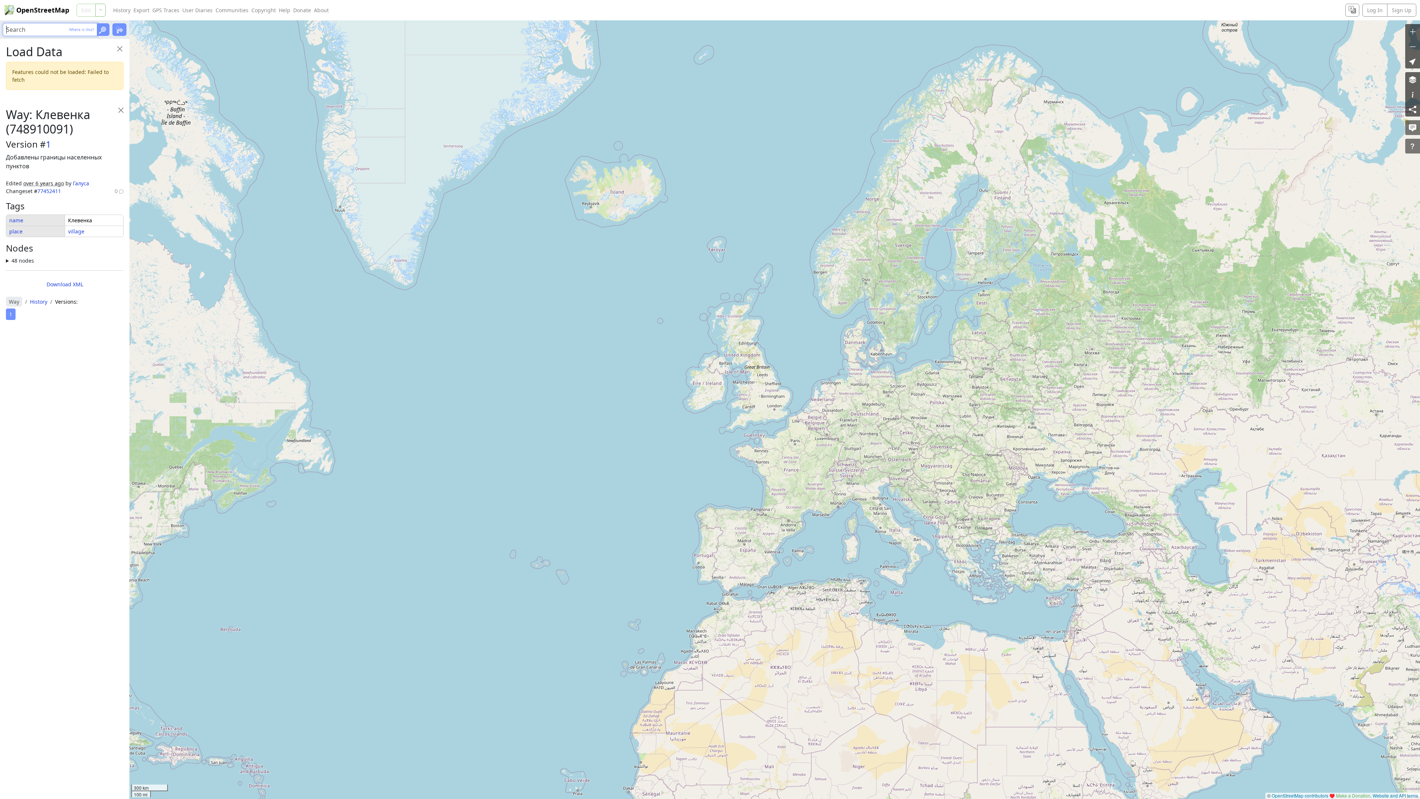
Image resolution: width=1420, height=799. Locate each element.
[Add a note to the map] (1412, 127)
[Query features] (1412, 146)
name (16, 220)
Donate (302, 10)
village (76, 231)
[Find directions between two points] (119, 29)
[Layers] (1412, 79)
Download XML (65, 284)
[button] (1412, 61)
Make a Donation (1353, 795)
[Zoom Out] (1412, 46)
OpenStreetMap (42, 10)
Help (284, 10)
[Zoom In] (1412, 31)
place (16, 231)
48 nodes (22, 260)
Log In (1375, 10)
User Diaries (197, 10)
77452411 (49, 191)
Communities (232, 10)
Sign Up (1401, 10)
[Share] (1412, 109)
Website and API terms (1395, 795)
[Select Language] (1352, 10)
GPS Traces (165, 10)
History (122, 10)
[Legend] (1412, 94)
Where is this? (81, 29)
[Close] (120, 49)
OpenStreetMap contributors (1300, 795)
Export (141, 10)
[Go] (103, 29)
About (321, 10)
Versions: (66, 301)
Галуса (81, 183)
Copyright (263, 10)
